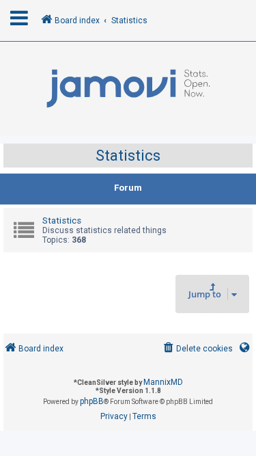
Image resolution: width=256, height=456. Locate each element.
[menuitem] (197, 349)
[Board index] (128, 89)
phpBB (92, 401)
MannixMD (163, 382)
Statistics (128, 155)
